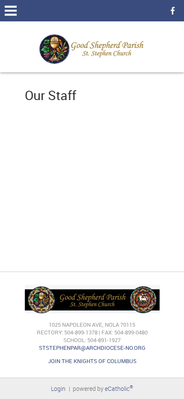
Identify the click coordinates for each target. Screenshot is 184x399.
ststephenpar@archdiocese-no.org (92, 348)
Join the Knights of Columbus (92, 361)
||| (10, 10)
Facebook (171, 11)
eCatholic (119, 388)
